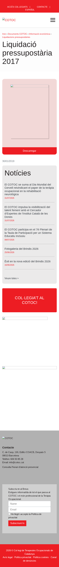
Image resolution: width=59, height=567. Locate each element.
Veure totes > (12, 278)
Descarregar (29, 151)
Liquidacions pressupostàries (16, 37)
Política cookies (41, 557)
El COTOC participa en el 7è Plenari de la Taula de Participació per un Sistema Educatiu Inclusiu (28, 233)
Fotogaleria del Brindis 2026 (21, 248)
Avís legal (7, 557)
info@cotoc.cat (16, 462)
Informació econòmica (39, 34)
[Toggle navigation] (53, 20)
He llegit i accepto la (24, 516)
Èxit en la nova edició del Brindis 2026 (28, 261)
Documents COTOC (17, 34)
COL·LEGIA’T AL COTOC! (29, 300)
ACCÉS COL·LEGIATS (17, 7)
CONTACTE (42, 7)
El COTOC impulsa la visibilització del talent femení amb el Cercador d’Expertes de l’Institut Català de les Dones (27, 212)
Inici (4, 34)
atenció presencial (29, 467)
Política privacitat (22, 557)
